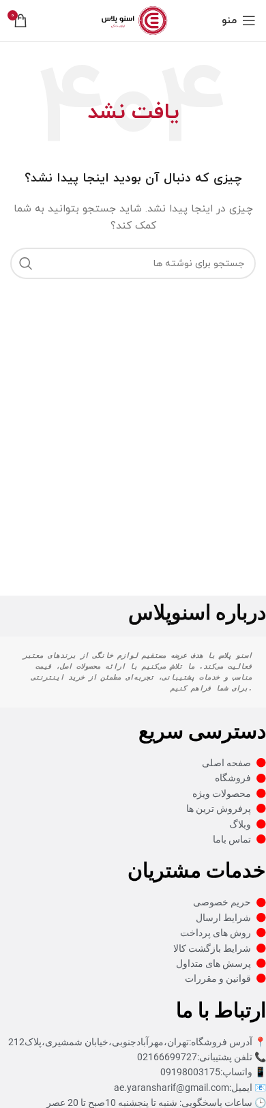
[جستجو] (26, 263)
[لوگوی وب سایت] (132, 19)
